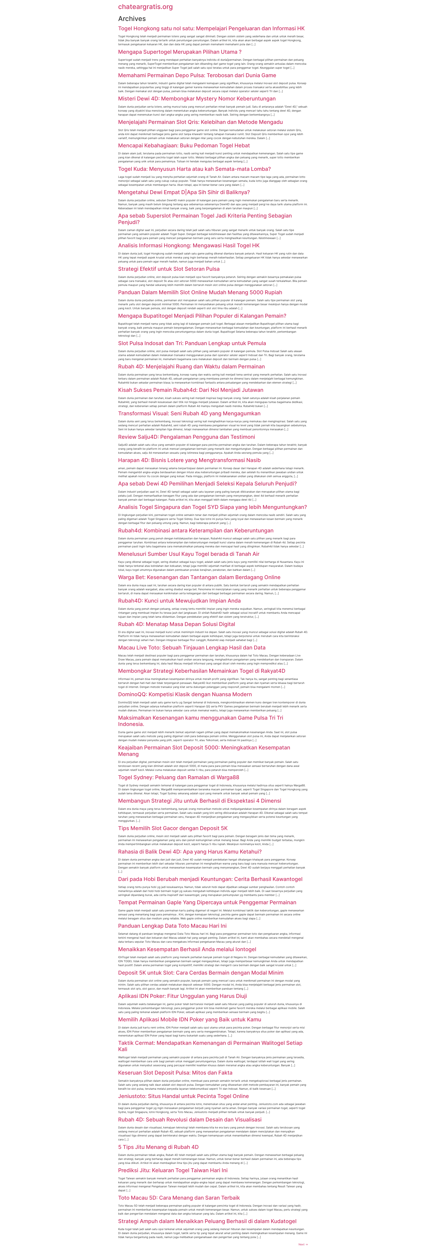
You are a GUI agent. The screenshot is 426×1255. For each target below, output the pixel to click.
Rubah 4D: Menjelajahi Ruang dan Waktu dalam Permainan (191, 366)
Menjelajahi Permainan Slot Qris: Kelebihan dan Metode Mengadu (200, 122)
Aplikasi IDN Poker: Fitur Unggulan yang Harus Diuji (182, 996)
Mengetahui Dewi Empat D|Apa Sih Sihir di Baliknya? (184, 192)
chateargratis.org (145, 6)
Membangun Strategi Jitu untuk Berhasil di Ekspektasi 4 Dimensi (199, 800)
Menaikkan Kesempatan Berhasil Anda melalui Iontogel (187, 949)
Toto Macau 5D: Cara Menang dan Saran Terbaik (179, 1197)
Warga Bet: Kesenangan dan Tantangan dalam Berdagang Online (199, 577)
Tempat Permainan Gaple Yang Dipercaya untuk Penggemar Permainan (207, 902)
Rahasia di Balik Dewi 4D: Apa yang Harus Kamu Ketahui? (190, 851)
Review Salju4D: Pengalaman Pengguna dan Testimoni (186, 437)
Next (303, 1244)
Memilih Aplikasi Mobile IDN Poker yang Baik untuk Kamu (189, 1019)
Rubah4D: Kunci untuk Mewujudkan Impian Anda (179, 600)
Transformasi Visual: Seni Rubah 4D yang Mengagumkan (189, 413)
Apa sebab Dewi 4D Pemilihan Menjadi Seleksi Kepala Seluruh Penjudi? (207, 483)
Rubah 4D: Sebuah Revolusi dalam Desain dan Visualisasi (190, 1119)
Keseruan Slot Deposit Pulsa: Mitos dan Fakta (175, 1072)
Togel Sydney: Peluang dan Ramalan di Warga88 (178, 777)
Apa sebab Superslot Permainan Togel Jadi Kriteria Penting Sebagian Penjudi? (205, 218)
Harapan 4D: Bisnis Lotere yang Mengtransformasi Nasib (189, 460)
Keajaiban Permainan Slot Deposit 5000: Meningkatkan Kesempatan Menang (204, 750)
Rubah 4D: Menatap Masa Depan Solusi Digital (176, 624)
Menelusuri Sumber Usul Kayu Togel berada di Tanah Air (188, 554)
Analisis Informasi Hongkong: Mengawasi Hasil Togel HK (189, 245)
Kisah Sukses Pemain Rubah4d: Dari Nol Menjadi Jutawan (190, 390)
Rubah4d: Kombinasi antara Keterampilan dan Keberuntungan (196, 530)
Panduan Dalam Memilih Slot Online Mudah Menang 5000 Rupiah (200, 292)
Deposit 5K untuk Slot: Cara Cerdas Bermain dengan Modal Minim (201, 972)
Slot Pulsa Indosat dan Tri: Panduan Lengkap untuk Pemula (192, 343)
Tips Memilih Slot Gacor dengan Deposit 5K (173, 828)
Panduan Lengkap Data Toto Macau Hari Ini (172, 926)
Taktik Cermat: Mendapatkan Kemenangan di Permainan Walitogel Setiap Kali (210, 1046)
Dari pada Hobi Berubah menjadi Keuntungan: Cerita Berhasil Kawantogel (210, 879)
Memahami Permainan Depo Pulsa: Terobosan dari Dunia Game (197, 75)
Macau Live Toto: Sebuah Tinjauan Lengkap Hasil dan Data (192, 647)
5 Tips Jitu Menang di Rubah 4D (158, 1147)
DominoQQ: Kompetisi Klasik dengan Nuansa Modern (185, 694)
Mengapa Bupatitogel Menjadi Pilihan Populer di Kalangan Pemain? (202, 316)
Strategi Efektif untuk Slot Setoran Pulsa (169, 269)
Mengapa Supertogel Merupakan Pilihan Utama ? (180, 52)
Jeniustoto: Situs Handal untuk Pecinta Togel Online (183, 1096)
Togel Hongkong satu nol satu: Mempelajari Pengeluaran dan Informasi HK (211, 28)
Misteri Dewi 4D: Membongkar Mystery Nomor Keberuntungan (197, 98)
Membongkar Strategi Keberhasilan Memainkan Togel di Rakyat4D (201, 671)
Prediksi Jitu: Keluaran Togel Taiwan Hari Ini (173, 1170)
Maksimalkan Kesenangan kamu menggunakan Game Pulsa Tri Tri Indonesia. (200, 720)
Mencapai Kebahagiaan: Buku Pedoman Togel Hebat (184, 145)
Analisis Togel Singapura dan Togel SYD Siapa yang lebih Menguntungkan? (212, 507)
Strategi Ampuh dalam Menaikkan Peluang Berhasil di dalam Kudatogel (207, 1221)
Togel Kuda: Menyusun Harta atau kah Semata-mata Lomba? (194, 169)
